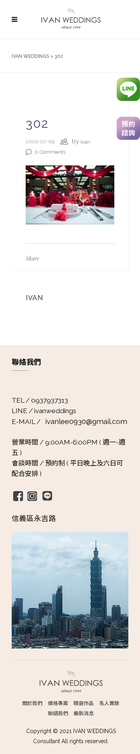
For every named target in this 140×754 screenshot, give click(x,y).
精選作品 (84, 703)
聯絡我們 (58, 713)
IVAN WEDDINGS (30, 56)
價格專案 (58, 703)
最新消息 (84, 713)
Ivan (85, 142)
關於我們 (32, 703)
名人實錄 (109, 703)
